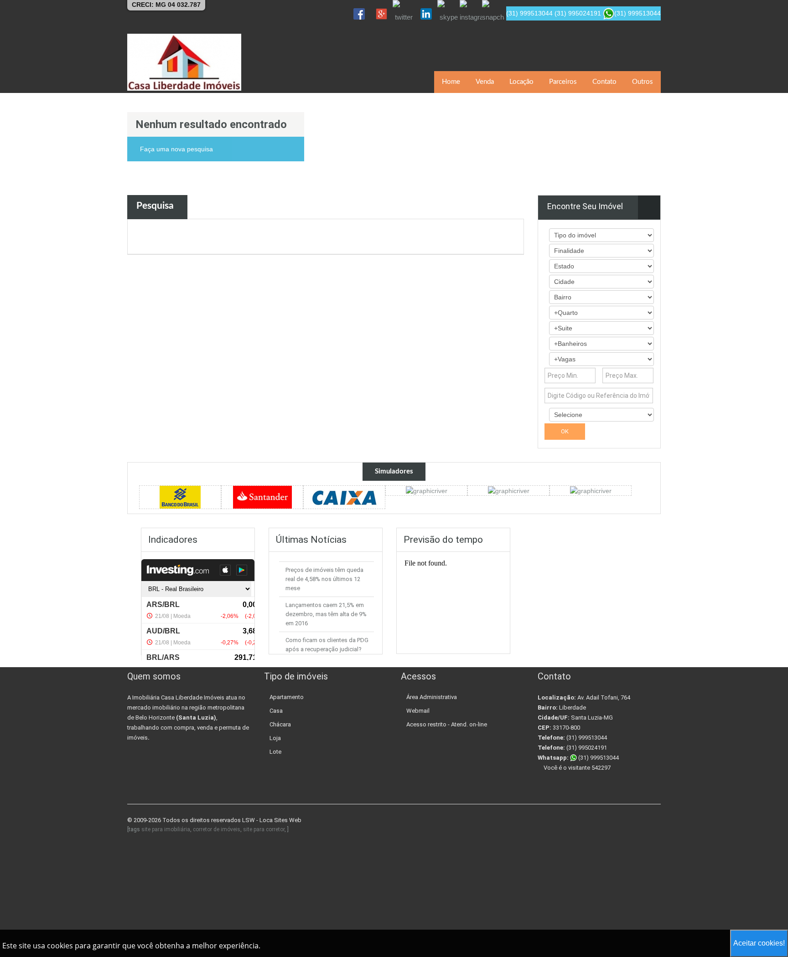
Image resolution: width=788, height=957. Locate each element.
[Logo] (184, 62)
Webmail (418, 710)
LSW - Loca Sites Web (271, 820)
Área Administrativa (431, 697)
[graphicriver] (180, 496)
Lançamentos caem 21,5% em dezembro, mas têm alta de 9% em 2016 (326, 614)
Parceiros (563, 81)
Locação (521, 81)
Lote (275, 751)
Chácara (280, 724)
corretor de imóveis (216, 829)
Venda (485, 81)
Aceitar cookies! (759, 943)
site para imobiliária (165, 829)
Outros (642, 81)
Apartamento (287, 697)
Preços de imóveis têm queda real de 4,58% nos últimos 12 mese (324, 579)
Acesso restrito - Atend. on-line (446, 724)
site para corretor (264, 829)
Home (451, 81)
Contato (604, 81)
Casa (276, 710)
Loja (275, 738)
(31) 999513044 (598, 757)
